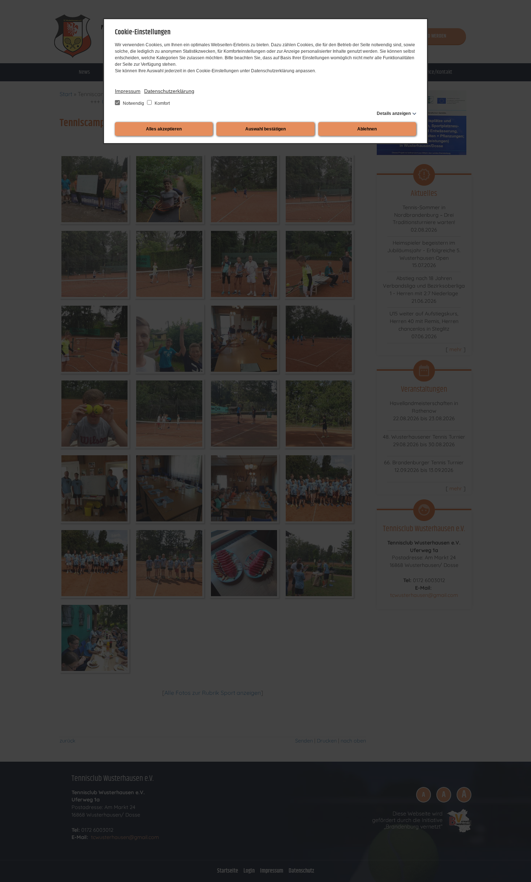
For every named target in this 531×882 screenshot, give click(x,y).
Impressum (128, 91)
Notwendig (133, 103)
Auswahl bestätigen (265, 129)
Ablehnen (367, 129)
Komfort (162, 103)
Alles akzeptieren (164, 129)
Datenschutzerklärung (169, 91)
